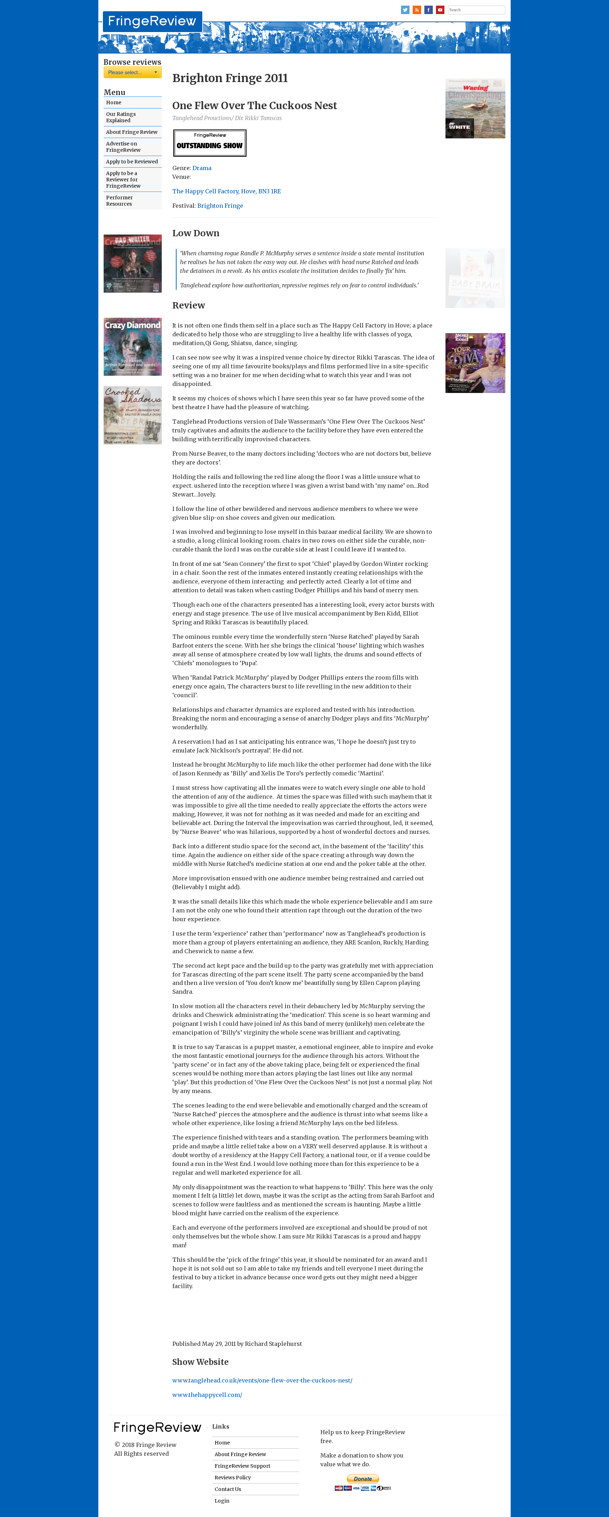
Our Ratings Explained (121, 117)
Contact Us (228, 1489)
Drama (201, 167)
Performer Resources (119, 200)
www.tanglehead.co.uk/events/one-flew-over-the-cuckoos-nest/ (262, 1380)
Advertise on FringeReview (123, 147)
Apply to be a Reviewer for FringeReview (123, 179)
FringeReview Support (242, 1466)
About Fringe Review (132, 132)
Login (222, 1501)
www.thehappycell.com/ (207, 1394)
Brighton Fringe (220, 205)
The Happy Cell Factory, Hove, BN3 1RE (226, 191)
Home (113, 102)
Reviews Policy (233, 1477)
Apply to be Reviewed (132, 161)
